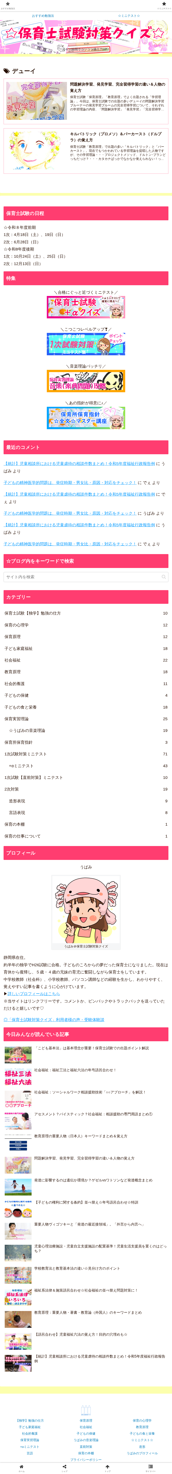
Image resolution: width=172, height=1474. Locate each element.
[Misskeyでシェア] (143, 1255)
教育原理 (142, 1427)
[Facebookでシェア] (28, 1268)
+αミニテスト (29, 1446)
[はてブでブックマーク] (143, 1268)
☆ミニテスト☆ (142, 1440)
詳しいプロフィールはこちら (34, 994)
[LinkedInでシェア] (105, 1280)
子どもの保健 (86, 1433)
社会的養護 (30, 1433)
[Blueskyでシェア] (105, 1255)
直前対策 (86, 1446)
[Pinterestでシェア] (67, 1280)
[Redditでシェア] (105, 1268)
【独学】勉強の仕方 (30, 1420)
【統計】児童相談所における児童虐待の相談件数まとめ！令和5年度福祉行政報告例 (79, 463)
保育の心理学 (142, 1420)
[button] (164, 576)
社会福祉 (86, 1427)
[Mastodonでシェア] (67, 1255)
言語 (30, 1453)
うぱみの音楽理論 (86, 1440)
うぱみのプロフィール (142, 1453)
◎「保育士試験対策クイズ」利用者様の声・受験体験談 (54, 1020)
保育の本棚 (86, 1453)
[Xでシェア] (28, 1255)
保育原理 (86, 1420)
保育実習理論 (29, 1440)
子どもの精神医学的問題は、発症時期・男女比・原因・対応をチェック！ (70, 482)
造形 (142, 1446)
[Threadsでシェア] (67, 1268)
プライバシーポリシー (86, 1459)
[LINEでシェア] (28, 1280)
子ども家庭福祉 (30, 1427)
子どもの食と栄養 (142, 1433)
